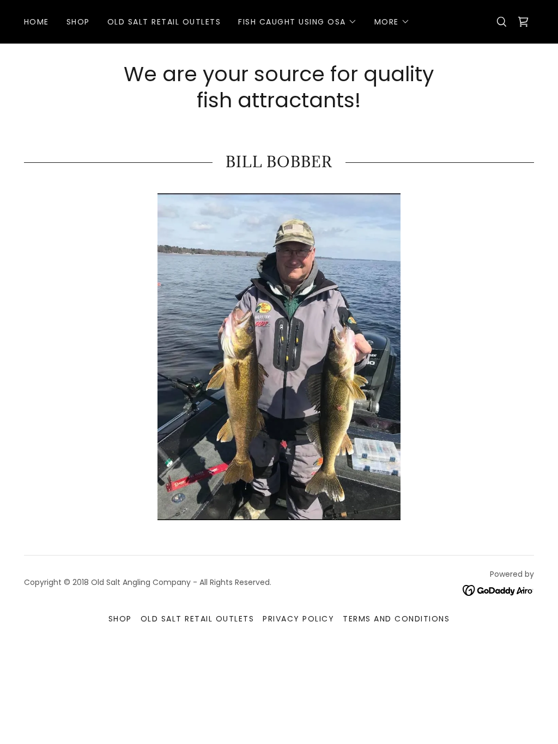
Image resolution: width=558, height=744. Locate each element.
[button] (297, 21)
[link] (523, 22)
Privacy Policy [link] (298, 618)
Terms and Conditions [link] (396, 618)
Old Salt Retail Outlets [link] (164, 21)
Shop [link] (78, 21)
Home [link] (36, 21)
